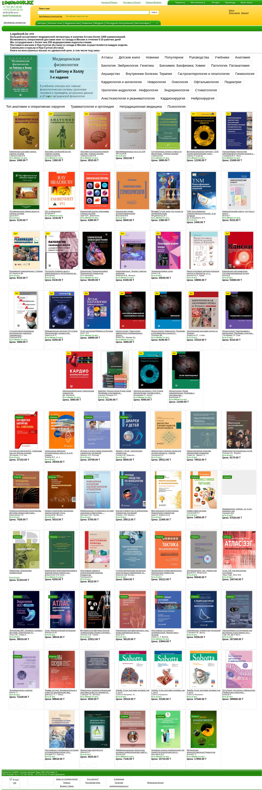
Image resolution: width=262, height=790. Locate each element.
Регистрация (234, 13)
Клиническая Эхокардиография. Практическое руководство (94, 272)
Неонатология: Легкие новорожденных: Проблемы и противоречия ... (182, 393)
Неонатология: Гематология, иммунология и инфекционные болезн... (129, 333)
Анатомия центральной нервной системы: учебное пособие (94, 153)
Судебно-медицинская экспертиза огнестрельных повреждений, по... (131, 572)
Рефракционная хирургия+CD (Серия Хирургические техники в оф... (61, 332)
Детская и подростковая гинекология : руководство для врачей (96, 452)
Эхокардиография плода (162, 271)
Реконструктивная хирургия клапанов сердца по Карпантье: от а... (203, 272)
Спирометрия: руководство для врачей (203, 630)
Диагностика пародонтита (91, 750)
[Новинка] (26, 448)
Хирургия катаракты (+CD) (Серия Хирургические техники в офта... (148, 392)
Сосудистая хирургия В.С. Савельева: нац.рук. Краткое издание (25, 452)
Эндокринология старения (20, 690)
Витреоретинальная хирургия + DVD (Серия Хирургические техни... (203, 153)
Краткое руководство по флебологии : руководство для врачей (132, 512)
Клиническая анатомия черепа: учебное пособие (23, 153)
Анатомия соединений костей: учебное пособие (58, 153)
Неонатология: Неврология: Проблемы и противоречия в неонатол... (168, 332)
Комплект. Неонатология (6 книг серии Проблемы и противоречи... (114, 392)
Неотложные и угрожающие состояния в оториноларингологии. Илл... (62, 751)
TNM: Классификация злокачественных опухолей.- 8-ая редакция (201, 213)
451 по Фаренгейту (53, 211)
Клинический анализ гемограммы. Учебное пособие (94, 212)
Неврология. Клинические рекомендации (20, 572)
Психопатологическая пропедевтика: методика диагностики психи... (25, 512)
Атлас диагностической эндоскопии (60, 630)
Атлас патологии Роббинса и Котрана (96, 331)
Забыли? (245, 13)
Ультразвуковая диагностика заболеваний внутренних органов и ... (238, 153)
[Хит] (26, 148)
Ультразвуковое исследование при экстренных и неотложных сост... (237, 631)
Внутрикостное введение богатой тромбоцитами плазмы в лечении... (95, 631)
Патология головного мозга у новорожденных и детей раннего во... (61, 272)
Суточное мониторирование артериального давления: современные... (21, 333)
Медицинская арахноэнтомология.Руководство (201, 751)
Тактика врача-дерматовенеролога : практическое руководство (166, 572)
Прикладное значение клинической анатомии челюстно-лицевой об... (95, 691)
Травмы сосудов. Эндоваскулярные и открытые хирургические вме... (61, 691)
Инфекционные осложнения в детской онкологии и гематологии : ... (97, 512)
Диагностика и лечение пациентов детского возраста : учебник (166, 452)
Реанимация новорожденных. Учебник (26, 271)
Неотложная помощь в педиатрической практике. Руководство (91, 573)
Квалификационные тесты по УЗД (130, 152)
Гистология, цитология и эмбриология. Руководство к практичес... (238, 691)
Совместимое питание (196, 511)
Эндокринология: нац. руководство (202, 571)
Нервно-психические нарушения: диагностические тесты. (59, 512)
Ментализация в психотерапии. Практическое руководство (165, 512)
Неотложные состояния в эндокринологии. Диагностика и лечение (164, 632)
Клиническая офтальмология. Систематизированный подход (235, 272)
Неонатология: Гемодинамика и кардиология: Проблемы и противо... (238, 332)
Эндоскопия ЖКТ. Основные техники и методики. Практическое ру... (25, 631)
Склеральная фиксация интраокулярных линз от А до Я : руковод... (59, 453)
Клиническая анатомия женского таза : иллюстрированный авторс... (132, 631)
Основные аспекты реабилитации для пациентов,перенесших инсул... (167, 751)
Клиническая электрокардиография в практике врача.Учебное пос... (61, 572)
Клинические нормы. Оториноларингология (125, 212)
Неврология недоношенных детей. (237, 451)
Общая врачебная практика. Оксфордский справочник (199, 452)
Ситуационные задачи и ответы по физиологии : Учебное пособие (166, 153)
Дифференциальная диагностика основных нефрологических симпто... (132, 751)
